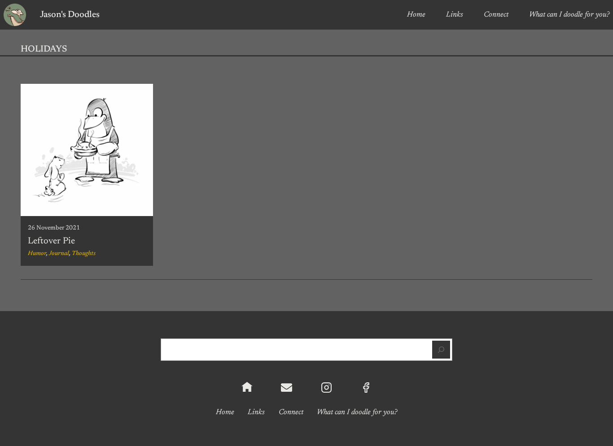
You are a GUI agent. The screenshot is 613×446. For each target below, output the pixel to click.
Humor (37, 254)
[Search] (441, 350)
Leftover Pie (51, 241)
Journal (59, 254)
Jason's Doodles (70, 14)
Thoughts (84, 254)
